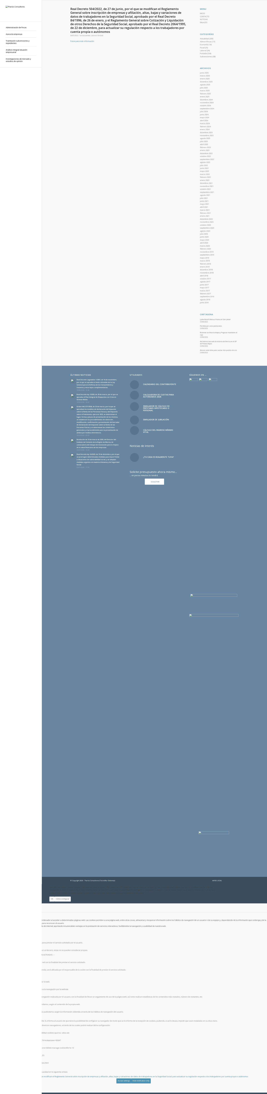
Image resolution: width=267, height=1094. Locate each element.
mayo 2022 (204, 171)
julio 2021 (204, 198)
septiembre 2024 (207, 108)
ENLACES (203, 22)
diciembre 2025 (206, 81)
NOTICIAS (204, 19)
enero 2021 (204, 216)
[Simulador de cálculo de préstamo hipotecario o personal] (134, 406)
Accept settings (124, 1081)
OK (52, 899)
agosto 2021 (205, 195)
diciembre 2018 (206, 269)
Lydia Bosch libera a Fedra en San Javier (215, 319)
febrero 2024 (205, 126)
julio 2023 (204, 141)
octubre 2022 (205, 156)
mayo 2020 (204, 240)
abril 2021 (204, 207)
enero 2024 (204, 129)
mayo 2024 (204, 117)
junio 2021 (204, 201)
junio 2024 (204, 114)
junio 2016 (204, 302)
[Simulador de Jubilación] (134, 420)
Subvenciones (206, 56)
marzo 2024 (205, 123)
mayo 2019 (204, 258)
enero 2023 (204, 150)
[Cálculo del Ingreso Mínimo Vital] (134, 430)
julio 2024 (204, 111)
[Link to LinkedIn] (236, 880)
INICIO (202, 13)
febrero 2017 (205, 293)
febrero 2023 (205, 147)
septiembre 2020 (207, 228)
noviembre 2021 (206, 186)
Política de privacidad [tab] (9, 1067)
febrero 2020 (205, 249)
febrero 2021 (205, 213)
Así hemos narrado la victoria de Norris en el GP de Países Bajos (218, 342)
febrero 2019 (205, 264)
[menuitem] (20, 27)
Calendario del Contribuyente (159, 384)
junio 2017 (204, 284)
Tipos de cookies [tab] (7, 930)
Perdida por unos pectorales (211, 326)
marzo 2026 (205, 75)
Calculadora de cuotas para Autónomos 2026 (158, 395)
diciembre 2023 (206, 132)
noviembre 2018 (206, 272)
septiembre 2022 (207, 159)
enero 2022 (204, 180)
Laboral (94, 35)
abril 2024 (204, 120)
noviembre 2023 (206, 135)
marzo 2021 (205, 210)
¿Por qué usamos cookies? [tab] (11, 915)
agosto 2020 (205, 231)
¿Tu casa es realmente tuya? (158, 457)
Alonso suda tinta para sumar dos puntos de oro (218, 350)
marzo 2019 (205, 260)
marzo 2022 (205, 174)
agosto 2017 (205, 281)
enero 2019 (204, 266)
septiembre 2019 (207, 254)
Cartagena (206, 314)
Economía (204, 44)
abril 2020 (204, 243)
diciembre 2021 (206, 183)
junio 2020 (204, 237)
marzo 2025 (205, 90)
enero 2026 (204, 78)
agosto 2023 (205, 138)
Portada (100, 35)
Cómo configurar (62, 899)
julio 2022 (204, 165)
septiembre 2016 (207, 296)
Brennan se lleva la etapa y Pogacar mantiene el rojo (218, 333)
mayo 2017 (204, 287)
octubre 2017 (205, 278)
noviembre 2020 (206, 222)
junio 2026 (204, 73)
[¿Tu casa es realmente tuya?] (134, 457)
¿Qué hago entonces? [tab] (9, 1016)
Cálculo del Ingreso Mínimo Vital (158, 431)
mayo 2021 (204, 204)
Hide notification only (141, 1081)
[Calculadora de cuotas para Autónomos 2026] (134, 395)
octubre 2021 (205, 189)
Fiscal (202, 47)
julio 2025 (204, 87)
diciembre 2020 (206, 219)
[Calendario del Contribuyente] (134, 384)
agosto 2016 (205, 299)
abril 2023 (204, 144)
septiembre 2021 (207, 192)
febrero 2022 (205, 177)
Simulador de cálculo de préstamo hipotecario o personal (156, 408)
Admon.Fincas (206, 41)
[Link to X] (232, 880)
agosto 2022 (205, 162)
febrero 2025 (205, 93)
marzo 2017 (205, 290)
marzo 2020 (205, 246)
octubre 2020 (205, 225)
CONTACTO (204, 16)
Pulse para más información (82, 41)
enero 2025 (204, 96)
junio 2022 (204, 168)
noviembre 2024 (206, 102)
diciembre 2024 (206, 99)
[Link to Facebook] (228, 880)
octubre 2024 (205, 105)
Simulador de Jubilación (156, 419)
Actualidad (86, 35)
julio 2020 (204, 234)
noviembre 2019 (206, 252)
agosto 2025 (205, 84)
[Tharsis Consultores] (21, 11)
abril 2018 (204, 275)
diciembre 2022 (206, 153)
